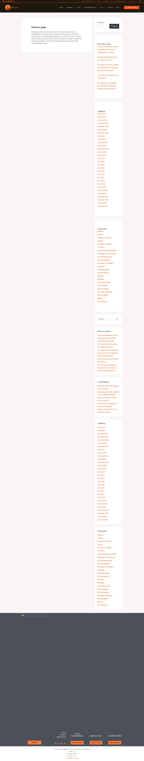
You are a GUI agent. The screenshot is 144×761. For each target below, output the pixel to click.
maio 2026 (101, 117)
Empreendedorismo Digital (106, 251)
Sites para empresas (104, 292)
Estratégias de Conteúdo (106, 254)
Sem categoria (102, 286)
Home (64, 732)
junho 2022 (101, 168)
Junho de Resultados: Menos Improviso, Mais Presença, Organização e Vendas (107, 49)
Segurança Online (103, 282)
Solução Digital (102, 295)
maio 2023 (101, 158)
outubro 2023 (102, 152)
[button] (94, 1)
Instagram (101, 266)
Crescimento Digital (104, 244)
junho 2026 (101, 114)
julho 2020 (101, 181)
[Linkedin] (11, 1)
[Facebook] (3, 1)
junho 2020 (101, 184)
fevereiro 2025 (102, 120)
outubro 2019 (101, 203)
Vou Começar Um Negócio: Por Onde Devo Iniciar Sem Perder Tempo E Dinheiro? (107, 86)
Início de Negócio (103, 260)
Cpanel (99, 241)
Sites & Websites (103, 289)
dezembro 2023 (103, 149)
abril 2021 (100, 178)
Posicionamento (103, 273)
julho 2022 (101, 165)
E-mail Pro (101, 247)
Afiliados (100, 231)
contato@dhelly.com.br (72, 758)
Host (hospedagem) (104, 257)
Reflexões (100, 279)
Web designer (102, 302)
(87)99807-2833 (72, 756)
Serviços (63, 735)
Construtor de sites (104, 238)
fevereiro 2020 (102, 190)
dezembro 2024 (103, 123)
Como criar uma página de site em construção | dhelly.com (107, 406)
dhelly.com (101, 386)
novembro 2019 (102, 200)
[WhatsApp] (13, 1)
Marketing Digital (103, 270)
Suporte (100, 298)
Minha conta (61, 737)
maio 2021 (100, 174)
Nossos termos (77, 743)
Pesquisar (100, 22)
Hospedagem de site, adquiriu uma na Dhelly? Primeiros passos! (108, 395)
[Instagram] (8, 1)
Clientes (100, 235)
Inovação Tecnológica (105, 263)
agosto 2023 (101, 155)
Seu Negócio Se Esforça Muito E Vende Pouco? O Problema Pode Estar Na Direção (108, 68)
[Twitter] (6, 1)
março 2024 (101, 139)
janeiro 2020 (101, 194)
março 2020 (101, 187)
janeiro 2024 (101, 146)
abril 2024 (100, 136)
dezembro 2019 (102, 197)
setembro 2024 (102, 133)
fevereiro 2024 (102, 143)
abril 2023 (100, 162)
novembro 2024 (103, 127)
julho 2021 (100, 171)
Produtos (100, 276)
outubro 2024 (102, 130)
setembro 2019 (102, 206)
